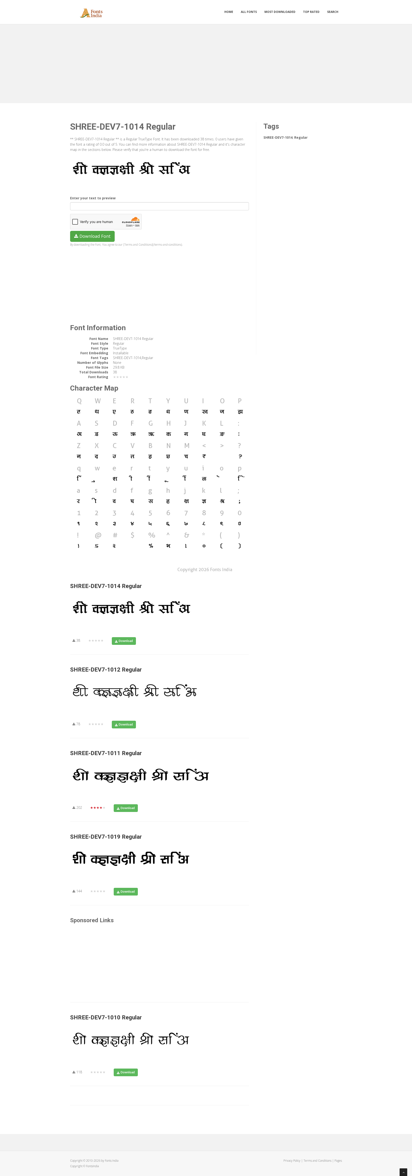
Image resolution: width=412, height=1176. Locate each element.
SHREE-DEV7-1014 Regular (106, 586)
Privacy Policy (291, 1161)
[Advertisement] (206, 62)
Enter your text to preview (93, 198)
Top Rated (311, 12)
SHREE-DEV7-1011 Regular (106, 753)
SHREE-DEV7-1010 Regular (106, 1017)
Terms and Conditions (317, 1161)
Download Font (94, 236)
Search (332, 12)
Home (228, 12)
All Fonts (249, 12)
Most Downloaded (279, 12)
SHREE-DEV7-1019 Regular (106, 836)
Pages (338, 1161)
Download (126, 641)
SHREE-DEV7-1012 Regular (106, 669)
